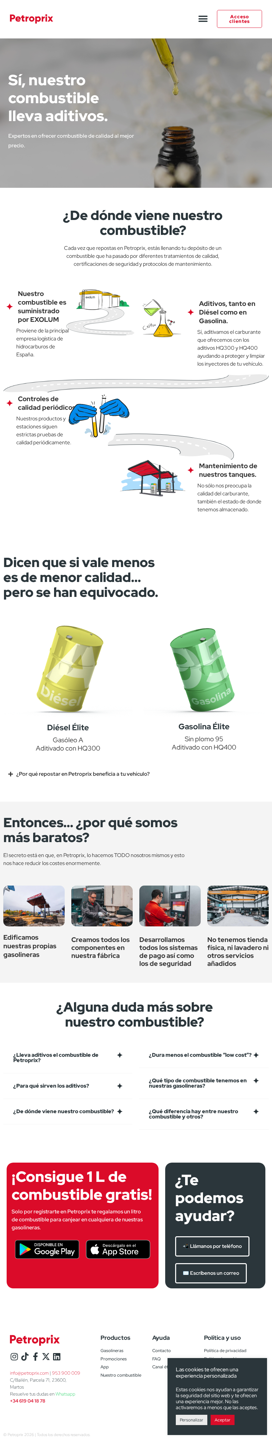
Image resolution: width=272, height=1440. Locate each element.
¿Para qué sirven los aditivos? (51, 1085)
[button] (202, 19)
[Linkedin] (56, 1356)
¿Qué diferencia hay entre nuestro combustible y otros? (193, 1114)
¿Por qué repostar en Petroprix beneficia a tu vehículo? (83, 773)
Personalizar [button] (191, 1420)
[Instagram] (14, 1356)
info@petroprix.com (29, 1373)
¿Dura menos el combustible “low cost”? (200, 1054)
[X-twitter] (46, 1356)
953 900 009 (66, 1373)
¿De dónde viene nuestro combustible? (63, 1111)
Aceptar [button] (223, 1420)
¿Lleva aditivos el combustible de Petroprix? (56, 1057)
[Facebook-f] (35, 1356)
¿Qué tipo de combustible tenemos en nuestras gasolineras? (198, 1083)
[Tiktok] (25, 1356)
